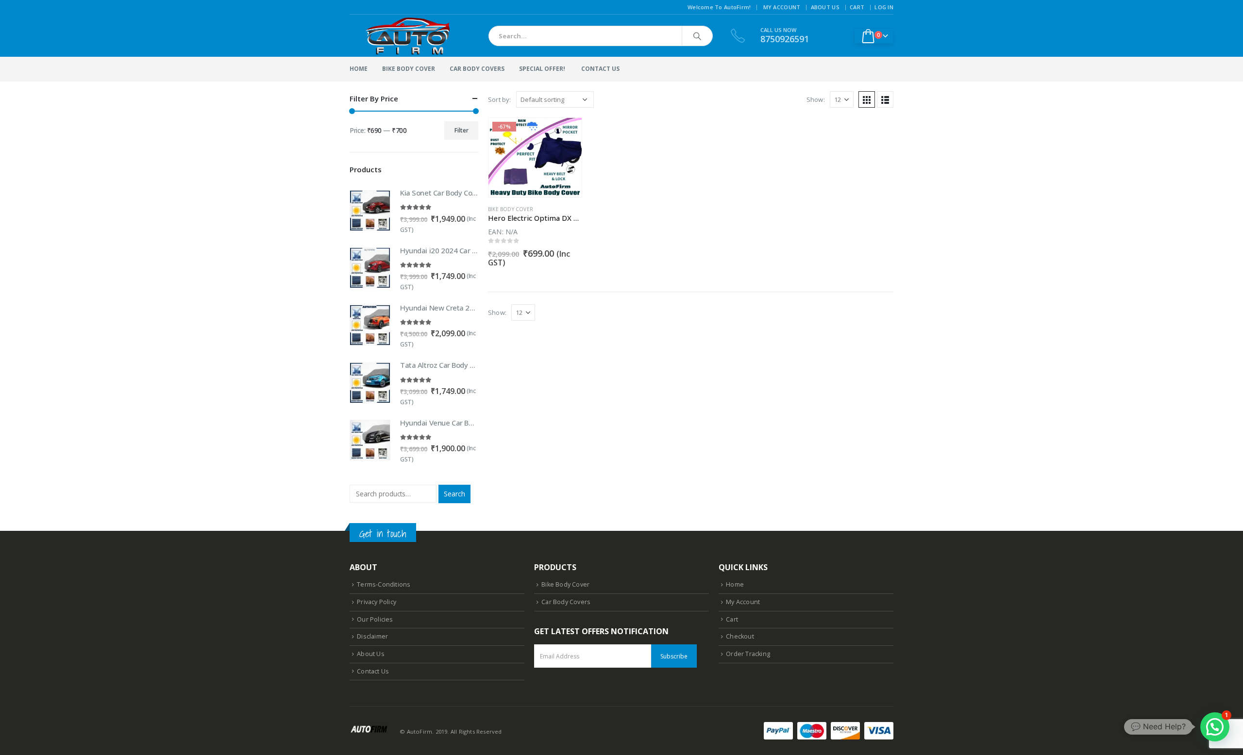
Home (359, 69)
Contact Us (373, 671)
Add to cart (565, 134)
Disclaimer (372, 636)
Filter (461, 130)
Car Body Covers (477, 69)
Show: (815, 99)
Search (454, 493)
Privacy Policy (376, 602)
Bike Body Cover (408, 69)
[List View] (885, 99)
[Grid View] (866, 99)
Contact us (600, 69)
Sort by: (499, 99)
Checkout (740, 636)
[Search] (697, 36)
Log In (883, 7)
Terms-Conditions (383, 584)
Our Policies (375, 619)
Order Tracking (748, 654)
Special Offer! (542, 69)
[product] (370, 210)
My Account (782, 7)
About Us (825, 7)
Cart (857, 7)
